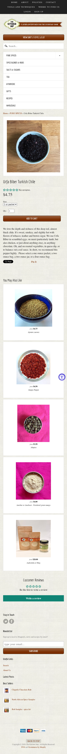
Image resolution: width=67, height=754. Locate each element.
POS (23, 747)
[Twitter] (5, 621)
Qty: (5, 210)
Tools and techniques (21, 7)
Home (14, 2)
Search (6, 665)
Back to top (34, 741)
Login (27, 11)
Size (5, 201)
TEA (8, 77)
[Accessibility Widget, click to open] (61, 377)
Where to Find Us (49, 7)
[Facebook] (11, 621)
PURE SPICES (11, 55)
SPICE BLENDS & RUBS (15, 62)
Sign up (38, 11)
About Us (7, 670)
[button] (10, 189)
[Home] (33, 27)
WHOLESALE (11, 105)
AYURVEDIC (10, 84)
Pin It (33, 261)
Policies (37, 2)
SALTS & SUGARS (13, 69)
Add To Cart (31, 218)
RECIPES (9, 98)
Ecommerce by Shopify (37, 747)
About (25, 2)
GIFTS (8, 91)
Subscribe (33, 651)
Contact (51, 2)
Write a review (33, 598)
